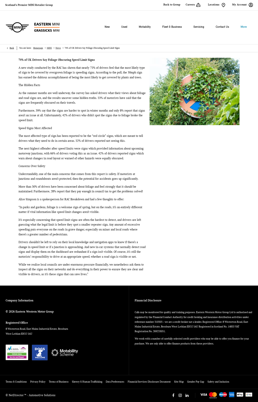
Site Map (179, 381)
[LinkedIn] (187, 395)
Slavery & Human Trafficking (87, 381)
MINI (49, 48)
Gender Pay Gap (195, 381)
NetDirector (16, 395)
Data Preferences (115, 381)
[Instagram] (180, 395)
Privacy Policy (38, 381)
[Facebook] (173, 395)
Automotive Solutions (42, 395)
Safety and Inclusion (218, 381)
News (58, 48)
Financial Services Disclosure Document (149, 381)
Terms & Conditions (16, 381)
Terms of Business (59, 381)
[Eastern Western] (33, 27)
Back (12, 48)
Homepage (38, 48)
